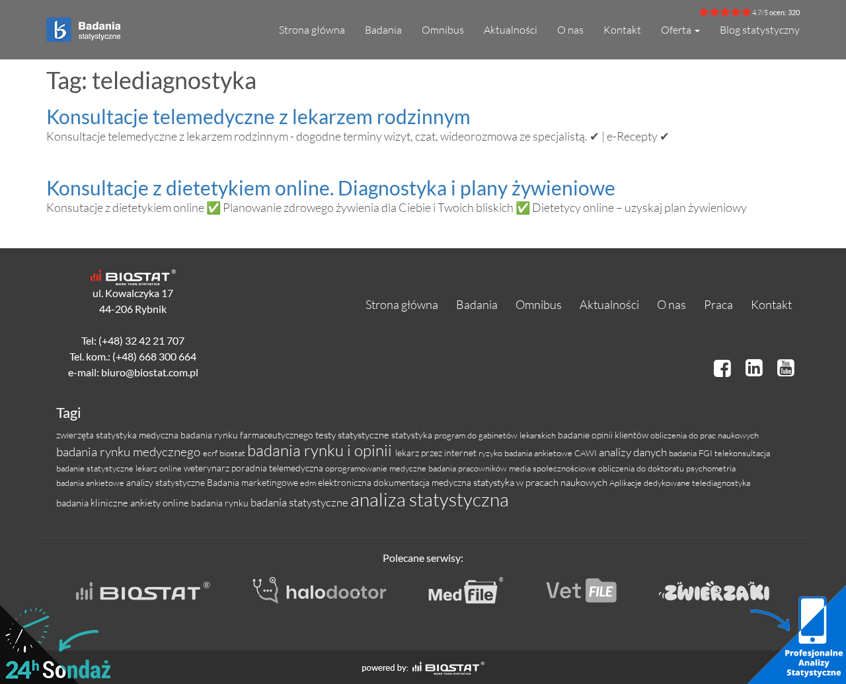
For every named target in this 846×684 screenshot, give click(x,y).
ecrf (211, 453)
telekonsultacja (742, 453)
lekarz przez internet (437, 452)
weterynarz (207, 467)
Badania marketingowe (253, 482)
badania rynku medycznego (129, 452)
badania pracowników (468, 468)
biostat (233, 453)
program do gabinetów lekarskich (496, 435)
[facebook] (724, 367)
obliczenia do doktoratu (642, 468)
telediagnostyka (721, 482)
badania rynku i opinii (321, 450)
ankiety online (160, 502)
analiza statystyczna (429, 499)
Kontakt (622, 29)
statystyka (412, 434)
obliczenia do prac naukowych (704, 435)
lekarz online (159, 468)
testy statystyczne (353, 434)
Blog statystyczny (760, 29)
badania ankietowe (91, 482)
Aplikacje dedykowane (650, 482)
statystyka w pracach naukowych (541, 482)
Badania (383, 29)
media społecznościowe (553, 468)
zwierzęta (76, 434)
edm (309, 482)
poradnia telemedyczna (278, 467)
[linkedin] (756, 367)
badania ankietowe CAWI (551, 453)
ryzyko (491, 453)
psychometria (711, 468)
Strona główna (312, 29)
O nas (570, 29)
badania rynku (220, 502)
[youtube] (786, 367)
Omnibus (443, 29)
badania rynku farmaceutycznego (247, 434)
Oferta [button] (677, 29)
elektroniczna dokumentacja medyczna (395, 482)
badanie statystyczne (95, 468)
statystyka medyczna (138, 434)
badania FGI (691, 453)
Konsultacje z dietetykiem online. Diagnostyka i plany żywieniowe (330, 187)
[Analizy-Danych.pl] (83, 23)
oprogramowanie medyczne (376, 468)
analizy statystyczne (166, 482)
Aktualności (510, 29)
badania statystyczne (300, 502)
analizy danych (634, 452)
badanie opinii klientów (604, 434)
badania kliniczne (93, 502)
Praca (718, 304)
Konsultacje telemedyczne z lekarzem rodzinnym (258, 116)
